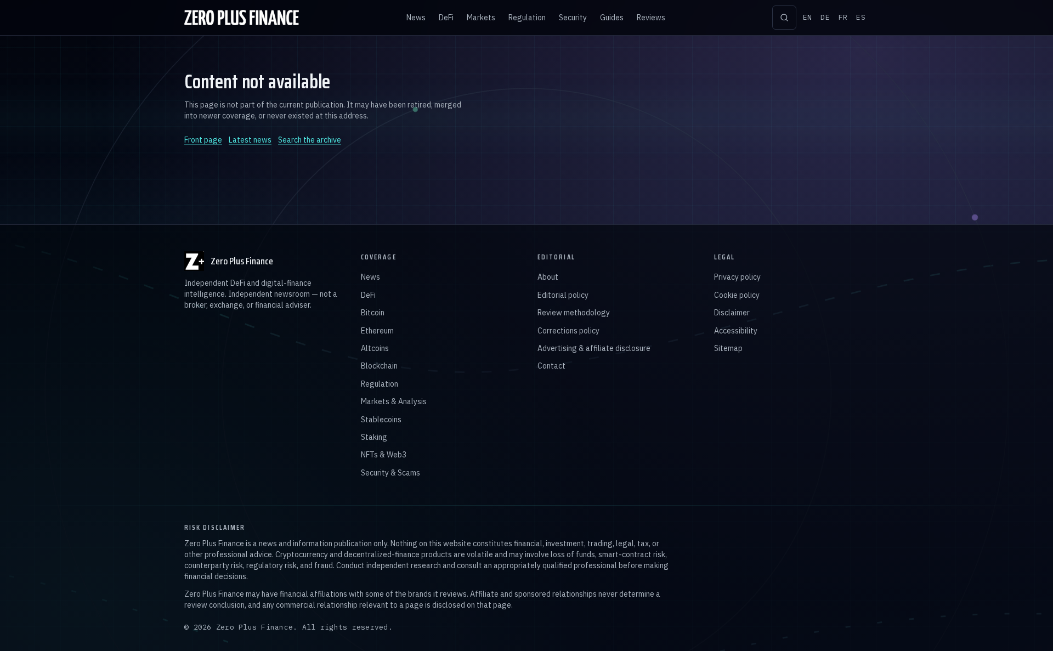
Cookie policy (737, 295)
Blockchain (379, 366)
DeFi (446, 17)
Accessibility (735, 331)
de (825, 17)
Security (573, 17)
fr (843, 17)
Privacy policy (737, 277)
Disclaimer (732, 313)
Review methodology (573, 313)
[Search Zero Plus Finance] (784, 17)
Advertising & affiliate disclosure (593, 348)
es (860, 17)
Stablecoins (381, 419)
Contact (551, 366)
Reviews (651, 17)
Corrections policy (568, 331)
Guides (612, 17)
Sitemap (728, 348)
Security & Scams (390, 473)
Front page (203, 140)
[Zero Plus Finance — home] (241, 17)
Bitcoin (372, 313)
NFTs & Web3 (383, 455)
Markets (481, 17)
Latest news (250, 140)
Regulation (527, 17)
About (547, 277)
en (807, 17)
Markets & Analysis (394, 401)
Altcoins (375, 348)
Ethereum (377, 331)
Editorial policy (562, 295)
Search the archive (309, 140)
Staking (374, 437)
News (416, 17)
